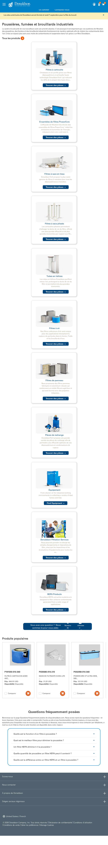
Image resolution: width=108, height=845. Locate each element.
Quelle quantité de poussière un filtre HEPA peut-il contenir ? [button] (43, 753)
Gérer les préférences (30, 825)
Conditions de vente (12, 825)
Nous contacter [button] (9, 784)
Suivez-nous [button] (7, 776)
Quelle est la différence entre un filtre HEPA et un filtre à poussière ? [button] (46, 760)
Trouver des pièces (56, 85)
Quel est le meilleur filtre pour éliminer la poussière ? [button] (39, 740)
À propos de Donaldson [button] (12, 793)
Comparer (12, 693)
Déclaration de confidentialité (60, 822)
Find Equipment (55, 503)
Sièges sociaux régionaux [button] (13, 801)
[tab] (54, 734)
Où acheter (44, 9)
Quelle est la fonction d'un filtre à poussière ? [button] (35, 734)
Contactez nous (62, 9)
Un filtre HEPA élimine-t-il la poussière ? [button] (32, 747)
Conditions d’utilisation (83, 822)
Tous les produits (11, 38)
